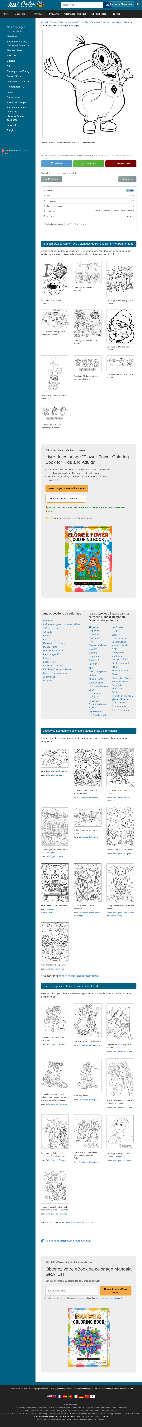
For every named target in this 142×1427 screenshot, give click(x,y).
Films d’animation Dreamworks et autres (103, 22)
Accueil (6, 14)
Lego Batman (95, 711)
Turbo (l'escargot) (120, 710)
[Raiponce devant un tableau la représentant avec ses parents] (55, 1203)
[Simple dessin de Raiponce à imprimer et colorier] (120, 1096)
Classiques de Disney (54, 643)
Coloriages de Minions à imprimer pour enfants (105, 243)
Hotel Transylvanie (98, 671)
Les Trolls (116, 631)
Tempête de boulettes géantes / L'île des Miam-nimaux (122, 699)
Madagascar (118, 652)
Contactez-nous (71, 1389)
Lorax (114, 635)
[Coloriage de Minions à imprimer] (55, 327)
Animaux (47, 632)
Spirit (114, 692)
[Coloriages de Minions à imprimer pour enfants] (43, 1241)
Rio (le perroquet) (120, 663)
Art (44, 639)
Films (46, 658)
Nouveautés (38, 14)
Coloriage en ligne (99, 14)
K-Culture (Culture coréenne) (57, 669)
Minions (126, 22)
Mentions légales (86, 1389)
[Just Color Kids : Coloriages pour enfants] (25, 4)
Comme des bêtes (98, 645)
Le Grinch (93, 697)
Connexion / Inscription (121, 4)
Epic (91, 668)
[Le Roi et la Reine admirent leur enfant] (55, 1033)
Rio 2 (114, 667)
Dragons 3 (94, 660)
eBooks (116, 14)
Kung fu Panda (96, 679)
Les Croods (117, 627)
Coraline (93, 649)
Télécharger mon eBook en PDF (67, 488)
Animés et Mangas (52, 665)
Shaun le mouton (120, 670)
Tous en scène (119, 706)
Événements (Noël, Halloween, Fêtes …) (63, 624)
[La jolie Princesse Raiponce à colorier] (120, 1040)
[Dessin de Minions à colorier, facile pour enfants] (88, 372)
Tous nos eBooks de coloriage (65, 498)
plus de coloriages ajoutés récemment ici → (80, 976)
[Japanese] (92, 1396)
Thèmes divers (50, 628)
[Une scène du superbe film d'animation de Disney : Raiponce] (88, 1148)
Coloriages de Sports (55, 775)
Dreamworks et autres (54, 650)
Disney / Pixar (50, 647)
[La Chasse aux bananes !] (120, 296)
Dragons (93, 653)
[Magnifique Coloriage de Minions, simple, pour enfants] (55, 391)
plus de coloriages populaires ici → (76, 1222)
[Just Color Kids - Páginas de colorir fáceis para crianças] (70, 1396)
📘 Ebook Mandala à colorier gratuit (15, 152)
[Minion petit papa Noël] (120, 343)
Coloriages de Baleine (88, 797)
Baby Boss (94, 634)
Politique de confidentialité (111, 1298)
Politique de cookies (102, 1389)
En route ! (93, 664)
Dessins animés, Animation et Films (66, 22)
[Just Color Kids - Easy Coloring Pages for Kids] (51, 1396)
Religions (48, 680)
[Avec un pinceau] (88, 1091)
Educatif (47, 635)
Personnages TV (51, 654)
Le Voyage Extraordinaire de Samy (97, 704)
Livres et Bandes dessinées (56, 673)
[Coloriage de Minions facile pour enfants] (55, 296)
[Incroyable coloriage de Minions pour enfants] (88, 283)
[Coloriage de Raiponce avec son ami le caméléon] (120, 1149)
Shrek (114, 674)
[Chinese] (87, 1396)
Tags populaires (57, 1389)
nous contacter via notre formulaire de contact (56, 1416)
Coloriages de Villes (54, 856)
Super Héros (49, 662)
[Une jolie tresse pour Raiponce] (88, 1037)
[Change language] (137, 4)
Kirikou (92, 675)
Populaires (54, 14)
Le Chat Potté (95, 693)
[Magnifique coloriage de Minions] (88, 336)
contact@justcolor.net (99, 1416)
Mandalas (48, 621)
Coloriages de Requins (121, 853)
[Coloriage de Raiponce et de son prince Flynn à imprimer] (55, 1149)
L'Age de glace (96, 683)
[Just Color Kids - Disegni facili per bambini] (76, 1396)
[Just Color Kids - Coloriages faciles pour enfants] (59, 1396)
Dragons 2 (94, 656)
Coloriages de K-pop (55, 969)
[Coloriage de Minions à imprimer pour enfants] (120, 370)
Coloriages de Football (88, 837)
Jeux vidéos (49, 677)
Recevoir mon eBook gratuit (115, 1290)
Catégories (20, 14)
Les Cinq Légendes (98, 715)
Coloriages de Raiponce (56, 1044)
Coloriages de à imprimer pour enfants (68, 1241)
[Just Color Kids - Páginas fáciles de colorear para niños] (65, 1396)
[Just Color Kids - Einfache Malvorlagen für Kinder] (81, 1396)
